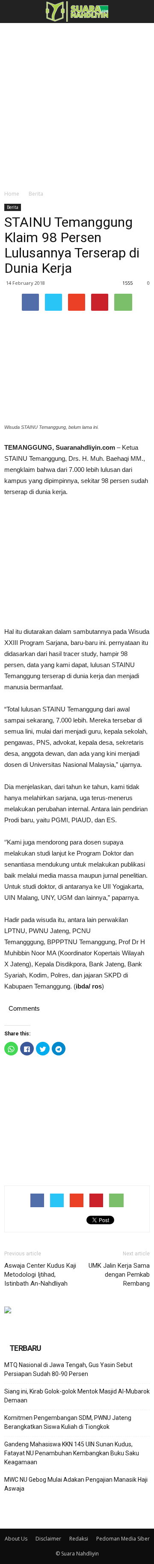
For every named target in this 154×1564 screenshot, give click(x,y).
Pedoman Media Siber (123, 1538)
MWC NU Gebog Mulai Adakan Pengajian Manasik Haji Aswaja (76, 1484)
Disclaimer (48, 1538)
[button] (142, 11)
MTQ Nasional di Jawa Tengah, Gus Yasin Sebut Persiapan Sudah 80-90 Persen (68, 1369)
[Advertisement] (77, 104)
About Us (16, 1538)
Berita (36, 193)
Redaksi (78, 1538)
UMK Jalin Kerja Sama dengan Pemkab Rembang (119, 1274)
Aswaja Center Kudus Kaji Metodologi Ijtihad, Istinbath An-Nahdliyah (40, 1274)
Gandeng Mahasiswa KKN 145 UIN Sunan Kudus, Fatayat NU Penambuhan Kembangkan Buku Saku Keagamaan (71, 1453)
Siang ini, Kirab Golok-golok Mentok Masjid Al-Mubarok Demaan (77, 1396)
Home (11, 193)
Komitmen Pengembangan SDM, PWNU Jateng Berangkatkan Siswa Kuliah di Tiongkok (67, 1422)
